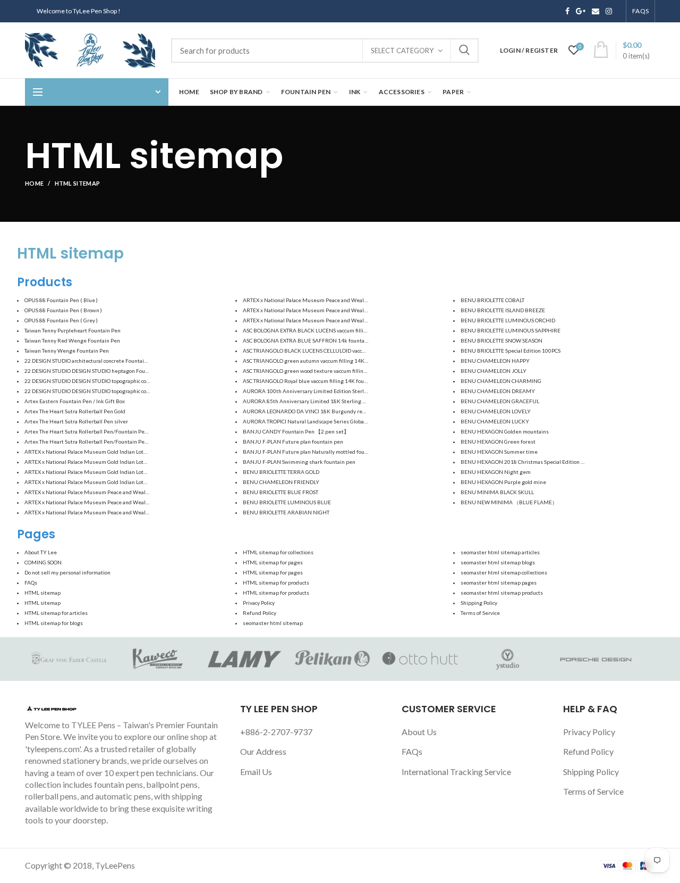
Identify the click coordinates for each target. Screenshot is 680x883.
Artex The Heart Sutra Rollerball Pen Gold (74, 411)
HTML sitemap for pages (273, 562)
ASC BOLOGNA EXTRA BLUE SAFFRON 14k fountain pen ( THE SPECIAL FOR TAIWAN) (346, 340)
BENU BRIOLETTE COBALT (492, 300)
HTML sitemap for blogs (53, 623)
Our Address (263, 751)
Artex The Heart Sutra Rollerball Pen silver (76, 421)
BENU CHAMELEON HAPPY (495, 360)
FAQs (30, 582)
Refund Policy (259, 613)
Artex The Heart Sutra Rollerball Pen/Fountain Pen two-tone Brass (104, 441)
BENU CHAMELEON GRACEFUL (500, 401)
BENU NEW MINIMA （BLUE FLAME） (509, 502)
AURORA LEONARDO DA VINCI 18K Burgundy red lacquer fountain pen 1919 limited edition (356, 411)
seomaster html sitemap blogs (498, 562)
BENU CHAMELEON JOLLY (493, 371)
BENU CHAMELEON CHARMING (501, 381)
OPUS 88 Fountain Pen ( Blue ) (61, 300)
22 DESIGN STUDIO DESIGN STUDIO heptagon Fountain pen (96, 371)
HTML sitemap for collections (278, 552)
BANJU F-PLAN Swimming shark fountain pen (299, 462)
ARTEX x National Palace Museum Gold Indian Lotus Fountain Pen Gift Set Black (120, 451)
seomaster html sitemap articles (500, 552)
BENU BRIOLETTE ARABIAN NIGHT (286, 512)
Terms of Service (480, 613)
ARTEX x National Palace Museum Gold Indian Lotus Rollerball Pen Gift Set (114, 472)
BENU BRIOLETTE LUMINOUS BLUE (287, 502)
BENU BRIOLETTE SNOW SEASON (501, 340)
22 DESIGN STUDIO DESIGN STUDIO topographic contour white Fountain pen (116, 391)
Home (34, 183)
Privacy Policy (259, 602)
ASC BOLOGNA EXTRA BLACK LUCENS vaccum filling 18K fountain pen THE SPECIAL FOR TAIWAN (361, 330)
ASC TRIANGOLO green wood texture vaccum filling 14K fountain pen (326, 371)
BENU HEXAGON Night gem (496, 472)
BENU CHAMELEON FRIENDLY (281, 482)
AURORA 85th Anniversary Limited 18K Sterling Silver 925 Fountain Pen (331, 401)
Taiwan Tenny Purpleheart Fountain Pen (72, 330)
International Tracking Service (456, 772)
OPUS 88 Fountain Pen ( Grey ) (61, 320)
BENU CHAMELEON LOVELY (496, 411)
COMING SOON (43, 562)
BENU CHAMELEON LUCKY (495, 421)
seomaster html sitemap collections (504, 572)
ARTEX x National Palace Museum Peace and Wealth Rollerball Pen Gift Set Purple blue (348, 320)
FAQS (640, 11)
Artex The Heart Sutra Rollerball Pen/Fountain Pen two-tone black (104, 431)
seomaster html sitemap (273, 623)
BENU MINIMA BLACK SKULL (497, 492)
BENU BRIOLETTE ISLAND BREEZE (503, 310)
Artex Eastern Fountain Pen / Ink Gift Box (74, 401)
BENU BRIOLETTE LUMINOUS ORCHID (508, 320)
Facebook (567, 11)
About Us (419, 732)
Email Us (256, 772)
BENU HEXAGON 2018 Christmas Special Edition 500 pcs (530, 462)
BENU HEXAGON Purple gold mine (503, 482)
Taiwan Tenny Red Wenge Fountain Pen (72, 340)
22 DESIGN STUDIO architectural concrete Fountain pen (91, 360)
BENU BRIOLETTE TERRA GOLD (281, 472)
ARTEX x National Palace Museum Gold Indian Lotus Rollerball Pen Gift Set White (122, 482)
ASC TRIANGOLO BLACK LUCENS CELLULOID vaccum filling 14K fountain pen (336, 350)
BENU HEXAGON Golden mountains (505, 431)
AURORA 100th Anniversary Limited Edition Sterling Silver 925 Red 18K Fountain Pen (348, 391)
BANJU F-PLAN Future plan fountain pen (293, 441)
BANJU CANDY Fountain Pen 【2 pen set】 (296, 431)
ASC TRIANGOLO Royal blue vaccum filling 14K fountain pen (315, 381)
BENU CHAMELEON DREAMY (498, 391)
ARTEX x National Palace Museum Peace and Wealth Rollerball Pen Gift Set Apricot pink (349, 300)
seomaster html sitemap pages (499, 582)
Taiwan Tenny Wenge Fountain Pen (66, 350)
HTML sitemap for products (276, 582)
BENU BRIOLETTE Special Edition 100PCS (510, 350)
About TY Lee (40, 552)
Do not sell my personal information (67, 572)
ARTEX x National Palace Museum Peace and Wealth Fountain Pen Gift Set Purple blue (129, 512)
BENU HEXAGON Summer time (499, 451)
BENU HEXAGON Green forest (498, 441)
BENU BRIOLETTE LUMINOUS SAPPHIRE (510, 330)
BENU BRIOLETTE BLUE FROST (280, 492)
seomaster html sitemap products (502, 592)
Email (595, 11)
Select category (402, 50)
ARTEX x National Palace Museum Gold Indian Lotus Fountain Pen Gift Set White (121, 462)
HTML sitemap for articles (56, 613)
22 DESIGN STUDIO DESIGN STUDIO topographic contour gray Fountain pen (114, 381)
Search (464, 50)
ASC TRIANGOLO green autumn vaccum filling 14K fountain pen (320, 360)
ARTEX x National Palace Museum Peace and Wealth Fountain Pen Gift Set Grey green (128, 502)
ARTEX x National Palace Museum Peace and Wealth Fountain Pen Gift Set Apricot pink (129, 492)
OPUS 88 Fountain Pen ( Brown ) (63, 310)
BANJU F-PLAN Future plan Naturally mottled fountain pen (315, 451)
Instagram (608, 11)
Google (581, 11)
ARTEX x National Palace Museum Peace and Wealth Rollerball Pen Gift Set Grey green (348, 310)
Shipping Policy (479, 602)
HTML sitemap (42, 592)
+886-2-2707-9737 (276, 732)
